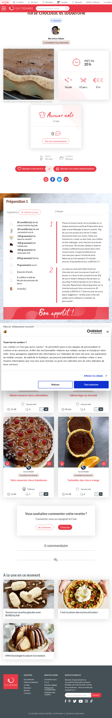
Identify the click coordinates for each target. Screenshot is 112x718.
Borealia (78, 2)
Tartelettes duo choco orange (83, 480)
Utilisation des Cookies (49, 693)
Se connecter (44, 527)
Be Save (34, 2)
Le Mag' (27, 685)
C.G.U (46, 682)
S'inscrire (65, 527)
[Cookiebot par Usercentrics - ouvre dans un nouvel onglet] (89, 332)
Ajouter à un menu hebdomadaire (77, 168)
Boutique (49, 2)
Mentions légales (50, 685)
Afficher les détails (93, 376)
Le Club (5, 2)
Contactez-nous (50, 679)
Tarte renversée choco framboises (28, 480)
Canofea (64, 2)
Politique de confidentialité (49, 689)
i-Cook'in (19, 2)
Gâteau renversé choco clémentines (28, 395)
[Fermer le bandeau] (108, 332)
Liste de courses (31, 212)
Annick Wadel (28, 472)
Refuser (55, 384)
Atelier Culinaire (93, 2)
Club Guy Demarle (31, 682)
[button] (3, 8)
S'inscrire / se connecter (40, 713)
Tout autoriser (91, 384)
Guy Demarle (29, 679)
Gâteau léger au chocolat (83, 395)
